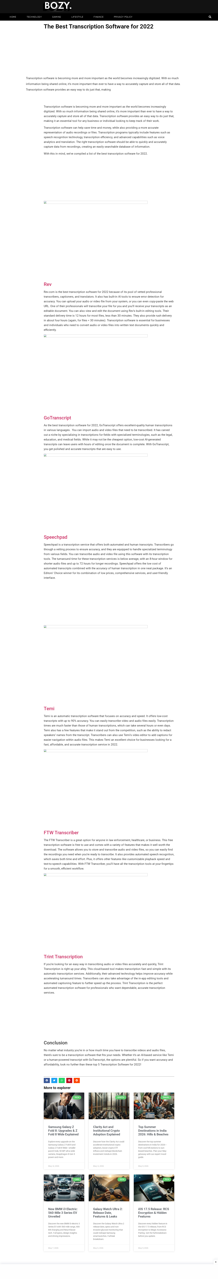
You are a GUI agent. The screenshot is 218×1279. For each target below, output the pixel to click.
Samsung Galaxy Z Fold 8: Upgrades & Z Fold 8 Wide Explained (63, 1130)
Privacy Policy (123, 17)
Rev (48, 284)
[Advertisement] (109, 53)
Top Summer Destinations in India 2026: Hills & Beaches (153, 1130)
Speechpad (55, 537)
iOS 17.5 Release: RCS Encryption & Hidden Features (153, 1212)
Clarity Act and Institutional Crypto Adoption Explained (106, 1130)
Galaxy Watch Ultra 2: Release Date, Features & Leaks (108, 1212)
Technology (34, 17)
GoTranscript (57, 418)
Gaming (56, 17)
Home (13, 17)
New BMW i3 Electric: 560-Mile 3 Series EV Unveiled (63, 1212)
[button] (210, 17)
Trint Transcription (63, 956)
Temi (49, 708)
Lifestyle (77, 17)
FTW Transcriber (61, 832)
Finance (99, 17)
